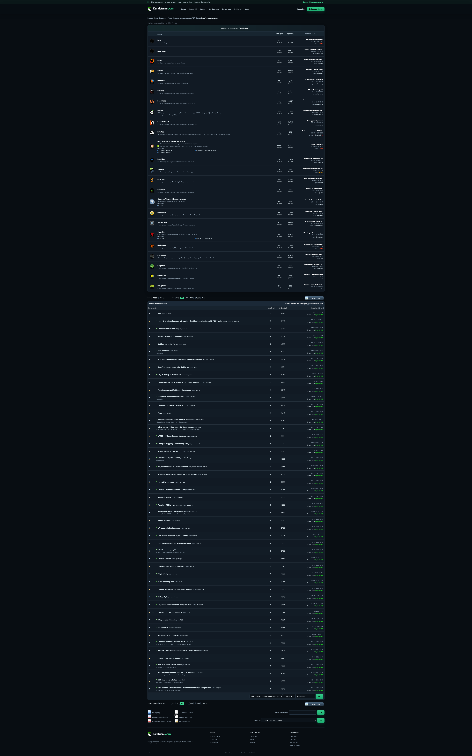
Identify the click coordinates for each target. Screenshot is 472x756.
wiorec (194, 536)
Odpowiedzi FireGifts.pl (165, 150)
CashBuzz (161, 276)
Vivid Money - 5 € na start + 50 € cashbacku (175, 427)
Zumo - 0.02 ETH (164, 497)
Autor (155, 308)
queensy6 (179, 559)
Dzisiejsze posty (215, 736)
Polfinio (175, 350)
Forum (183, 9)
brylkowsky (208, 382)
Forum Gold (226, 9)
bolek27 (179, 627)
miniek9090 (235, 321)
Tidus (184, 344)
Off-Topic (196, 18)
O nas (247, 9)
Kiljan (321, 183)
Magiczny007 (172, 550)
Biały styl (293, 739)
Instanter (161, 81)
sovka (195, 436)
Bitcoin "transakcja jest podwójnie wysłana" (175, 589)
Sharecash (161, 212)
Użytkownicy (214, 9)
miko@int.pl (193, 511)
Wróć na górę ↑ (295, 745)
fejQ (181, 620)
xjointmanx (319, 237)
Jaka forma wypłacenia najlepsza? (171, 566)
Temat (150, 308)
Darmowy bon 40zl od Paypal (169, 329)
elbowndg (319, 84)
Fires (159, 60)
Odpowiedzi (270, 308)
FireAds (160, 132)
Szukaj (203, 9)
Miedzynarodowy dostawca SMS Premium (174, 543)
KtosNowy (187, 458)
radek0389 (189, 336)
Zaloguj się (301, 9)
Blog (159, 40)
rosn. (321, 308)
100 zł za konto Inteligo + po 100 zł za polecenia (177, 672)
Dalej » (204, 298)
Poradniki (193, 9)
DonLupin (211, 359)
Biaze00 (204, 467)
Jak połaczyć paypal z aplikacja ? (171, 405)
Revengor (319, 104)
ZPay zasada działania (167, 620)
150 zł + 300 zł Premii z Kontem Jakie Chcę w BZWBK (179, 650)
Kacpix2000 (191, 451)
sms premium (163, 350)
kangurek (218, 688)
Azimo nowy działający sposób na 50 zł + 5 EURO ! (177, 474)
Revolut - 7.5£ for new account (170, 505)
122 (187, 298)
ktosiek (176, 574)
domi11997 (182, 482)
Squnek (320, 63)
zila (322, 258)
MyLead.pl (319, 114)
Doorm (176, 597)
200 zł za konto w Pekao (167, 680)
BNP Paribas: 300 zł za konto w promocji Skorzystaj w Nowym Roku (184, 688)
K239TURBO (201, 589)
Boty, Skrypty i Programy (204, 238)
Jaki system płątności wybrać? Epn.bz (173, 536)
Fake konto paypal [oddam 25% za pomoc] (174, 390)
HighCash (161, 245)
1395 (198, 298)
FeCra (195, 367)
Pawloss (199, 444)
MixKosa (320, 53)
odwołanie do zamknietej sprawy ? (171, 396)
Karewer (320, 94)
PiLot (191, 642)
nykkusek (320, 269)
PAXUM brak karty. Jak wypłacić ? (171, 511)
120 (177, 298)
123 (191, 298)
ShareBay (161, 232)
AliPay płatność (164, 520)
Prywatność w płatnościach (169, 458)
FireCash (161, 179)
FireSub (160, 91)
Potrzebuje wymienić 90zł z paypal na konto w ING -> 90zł (181, 359)
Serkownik (193, 396)
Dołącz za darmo (316, 9)
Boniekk (204, 474)
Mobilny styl (294, 742)
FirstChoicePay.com (166, 582)
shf (322, 279)
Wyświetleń (283, 308)
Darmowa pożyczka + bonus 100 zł (171, 642)
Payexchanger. (164, 574)
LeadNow (161, 159)
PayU (160, 413)
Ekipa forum (214, 742)
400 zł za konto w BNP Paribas (170, 665)
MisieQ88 (185, 635)
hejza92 (320, 193)
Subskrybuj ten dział (316, 304)
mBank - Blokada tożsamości (169, 658)
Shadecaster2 (318, 225)
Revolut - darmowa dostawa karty (171, 490)
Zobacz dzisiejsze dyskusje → (313, 2)
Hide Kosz (161, 51)
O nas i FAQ (253, 736)
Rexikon (198, 543)
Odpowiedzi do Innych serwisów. (171, 141)
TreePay (160, 169)
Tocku (199, 427)
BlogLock (161, 265)
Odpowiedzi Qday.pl (164, 152)
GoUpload (161, 286)
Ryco (169, 313)
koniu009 (192, 405)
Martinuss (200, 605)
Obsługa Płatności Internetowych (171, 199)
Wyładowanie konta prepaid (169, 528)
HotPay (160, 205)
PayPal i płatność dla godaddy (170, 336)
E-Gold (160, 313)
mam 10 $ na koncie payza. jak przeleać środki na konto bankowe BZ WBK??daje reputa (192, 321)
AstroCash (162, 222)
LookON (187, 528)
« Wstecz (162, 298)
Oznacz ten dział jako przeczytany (296, 304)
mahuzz (320, 162)
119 (173, 298)
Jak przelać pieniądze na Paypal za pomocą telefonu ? (179, 382)
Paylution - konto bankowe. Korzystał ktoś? (175, 605)
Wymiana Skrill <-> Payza (168, 635)
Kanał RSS (293, 736)
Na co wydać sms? (165, 627)
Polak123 (207, 650)
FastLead (161, 189)
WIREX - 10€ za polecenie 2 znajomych (173, 436)
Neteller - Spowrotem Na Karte (170, 612)
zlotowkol (320, 74)
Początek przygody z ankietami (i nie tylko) (175, 444)
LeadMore (161, 101)
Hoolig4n (320, 215)
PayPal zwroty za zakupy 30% (170, 375)
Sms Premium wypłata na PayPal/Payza (173, 367)
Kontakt (252, 739)
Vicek (188, 612)
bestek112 (178, 520)
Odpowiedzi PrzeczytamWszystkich (207, 150)
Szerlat (198, 390)
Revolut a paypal (164, 559)
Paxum (160, 550)
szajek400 (179, 497)
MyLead (160, 110)
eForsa (160, 70)
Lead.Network (163, 122)
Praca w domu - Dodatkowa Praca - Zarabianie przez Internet (170, 18)
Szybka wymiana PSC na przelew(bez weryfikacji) (178, 467)
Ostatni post (315, 308)
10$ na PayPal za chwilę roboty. (170, 451)
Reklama (237, 9)
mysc (321, 125)
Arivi (186, 329)
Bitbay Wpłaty (163, 597)
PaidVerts (161, 255)
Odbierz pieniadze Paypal (168, 344)
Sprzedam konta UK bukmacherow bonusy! (175, 419)
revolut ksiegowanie (166, 482)
